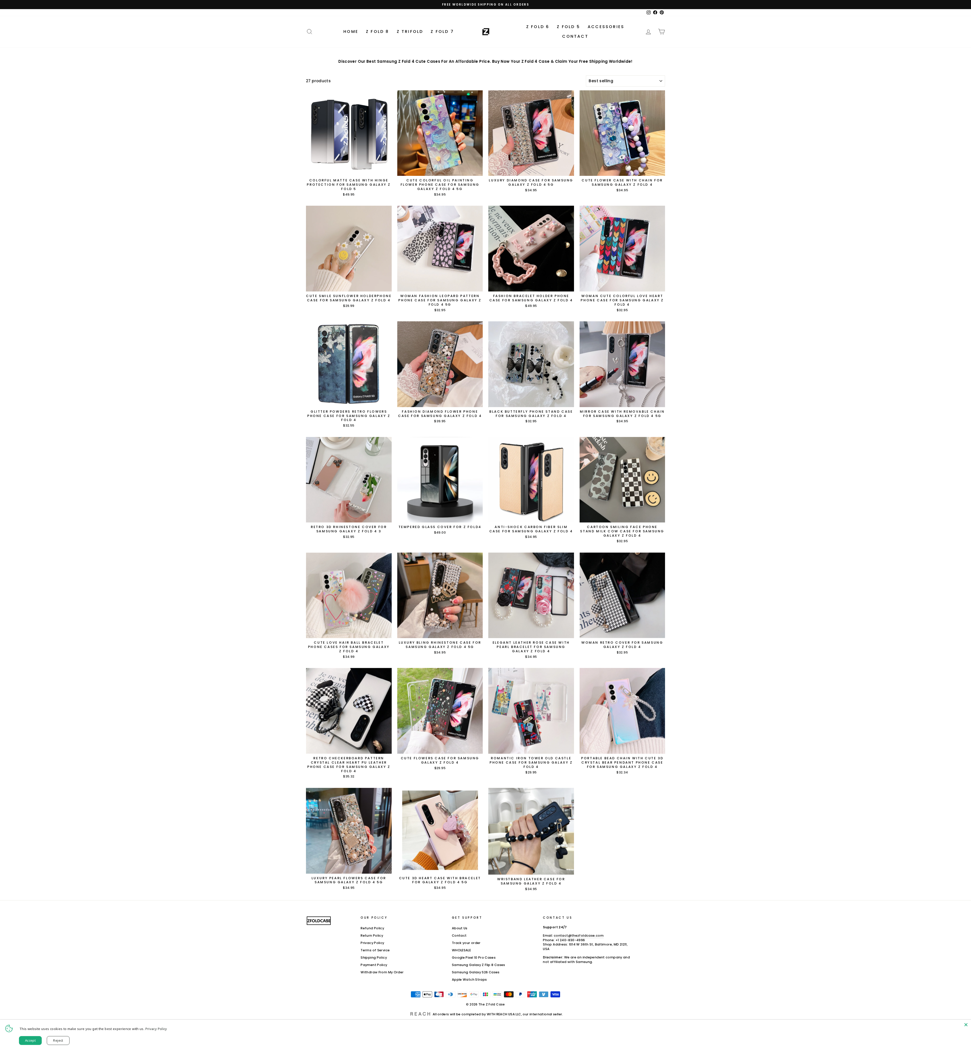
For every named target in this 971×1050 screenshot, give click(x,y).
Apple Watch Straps (469, 979)
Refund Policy (372, 928)
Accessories (606, 27)
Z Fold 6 (537, 27)
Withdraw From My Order (382, 972)
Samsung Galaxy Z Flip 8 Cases (478, 965)
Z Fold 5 (568, 27)
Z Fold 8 (377, 31)
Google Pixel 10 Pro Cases (474, 957)
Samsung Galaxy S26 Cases (476, 972)
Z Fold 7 (442, 31)
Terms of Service (375, 950)
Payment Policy (374, 965)
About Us (460, 928)
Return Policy (372, 935)
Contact (575, 36)
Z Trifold (410, 31)
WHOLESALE (461, 950)
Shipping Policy (374, 957)
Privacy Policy (372, 943)
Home (350, 31)
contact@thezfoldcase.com (579, 935)
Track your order (466, 943)
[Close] (965, 1024)
